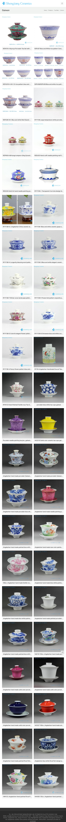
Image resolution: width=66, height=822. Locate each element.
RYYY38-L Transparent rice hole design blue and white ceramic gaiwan (49, 191)
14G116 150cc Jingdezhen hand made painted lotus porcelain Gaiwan (49, 654)
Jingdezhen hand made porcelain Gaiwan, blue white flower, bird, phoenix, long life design (17, 476)
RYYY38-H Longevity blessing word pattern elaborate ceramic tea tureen (17, 262)
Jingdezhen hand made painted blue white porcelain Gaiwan (17, 654)
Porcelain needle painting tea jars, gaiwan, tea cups (17, 440)
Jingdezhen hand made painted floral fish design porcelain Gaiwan (17, 761)
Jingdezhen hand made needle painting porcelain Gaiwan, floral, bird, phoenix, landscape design (49, 511)
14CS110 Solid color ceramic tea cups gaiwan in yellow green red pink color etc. (49, 440)
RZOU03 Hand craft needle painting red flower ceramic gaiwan (49, 155)
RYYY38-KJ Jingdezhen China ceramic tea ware (17, 227)
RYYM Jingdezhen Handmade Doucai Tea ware (49, 369)
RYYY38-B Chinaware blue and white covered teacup (49, 333)
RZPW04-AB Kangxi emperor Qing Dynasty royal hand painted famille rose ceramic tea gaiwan (17, 155)
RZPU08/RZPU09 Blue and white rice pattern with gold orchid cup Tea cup (49, 84)
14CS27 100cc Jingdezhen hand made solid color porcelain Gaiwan (49, 725)
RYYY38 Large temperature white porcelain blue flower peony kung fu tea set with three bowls (49, 120)
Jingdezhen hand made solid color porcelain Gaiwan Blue (17, 725)
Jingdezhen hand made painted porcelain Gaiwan (49, 618)
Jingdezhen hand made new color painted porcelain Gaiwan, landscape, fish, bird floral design (49, 547)
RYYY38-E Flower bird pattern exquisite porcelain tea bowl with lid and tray (49, 298)
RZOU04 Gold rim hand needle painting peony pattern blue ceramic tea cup (17, 191)
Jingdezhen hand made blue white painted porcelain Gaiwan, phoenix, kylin (17, 618)
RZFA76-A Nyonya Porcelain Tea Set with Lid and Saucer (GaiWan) (17, 48)
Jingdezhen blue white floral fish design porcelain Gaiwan (49, 761)
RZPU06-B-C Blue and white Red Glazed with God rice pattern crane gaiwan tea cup (17, 120)
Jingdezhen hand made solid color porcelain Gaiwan (17, 690)
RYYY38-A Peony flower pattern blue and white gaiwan (17, 369)
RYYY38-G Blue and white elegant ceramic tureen (49, 262)
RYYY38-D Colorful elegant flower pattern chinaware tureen (17, 333)
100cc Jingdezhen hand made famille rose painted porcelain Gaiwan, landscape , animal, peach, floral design (17, 583)
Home (45, 10)
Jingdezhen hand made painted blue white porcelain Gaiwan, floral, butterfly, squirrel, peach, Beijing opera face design (17, 547)
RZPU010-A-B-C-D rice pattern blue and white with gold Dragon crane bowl (17, 84)
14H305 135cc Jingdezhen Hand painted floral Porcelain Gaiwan (49, 796)
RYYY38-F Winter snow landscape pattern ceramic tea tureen (17, 298)
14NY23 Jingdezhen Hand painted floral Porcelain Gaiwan (17, 796)
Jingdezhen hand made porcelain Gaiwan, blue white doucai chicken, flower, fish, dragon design (49, 476)
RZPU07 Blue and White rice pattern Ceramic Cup (49, 48)
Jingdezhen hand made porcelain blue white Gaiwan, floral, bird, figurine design (17, 511)
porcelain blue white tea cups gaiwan (49, 405)
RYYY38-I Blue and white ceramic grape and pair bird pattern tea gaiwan (49, 227)
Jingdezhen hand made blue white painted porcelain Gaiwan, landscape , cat (49, 583)
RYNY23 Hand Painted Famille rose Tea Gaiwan (17, 405)
